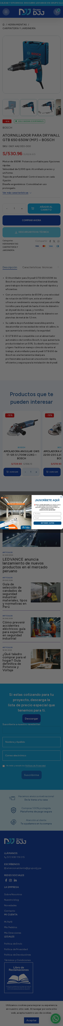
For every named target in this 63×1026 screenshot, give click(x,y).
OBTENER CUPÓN (47, 523)
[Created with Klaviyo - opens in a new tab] (31, 530)
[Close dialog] (61, 497)
